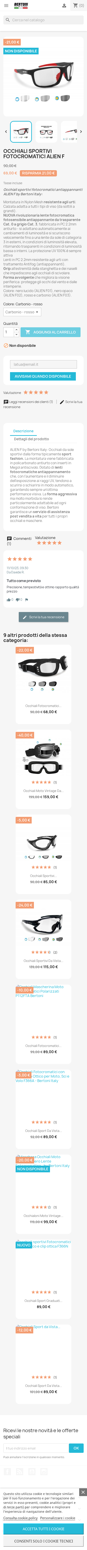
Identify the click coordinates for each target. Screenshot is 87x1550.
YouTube (31, 1471)
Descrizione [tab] (23, 431)
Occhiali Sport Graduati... (43, 1301)
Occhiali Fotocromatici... (43, 706)
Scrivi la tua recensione (46, 617)
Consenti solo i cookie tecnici (43, 1541)
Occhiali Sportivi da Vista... (43, 961)
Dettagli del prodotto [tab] (31, 439)
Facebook (7, 1471)
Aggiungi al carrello (50, 332)
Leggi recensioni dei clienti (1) (31, 402)
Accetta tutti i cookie (43, 1528)
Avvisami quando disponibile (43, 376)
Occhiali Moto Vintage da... (43, 791)
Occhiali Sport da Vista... (43, 1131)
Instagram (44, 1471)
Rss (19, 1471)
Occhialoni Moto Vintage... (43, 1216)
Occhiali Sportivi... (43, 876)
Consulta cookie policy (20, 1518)
